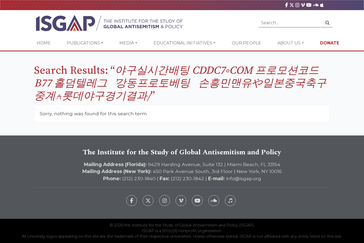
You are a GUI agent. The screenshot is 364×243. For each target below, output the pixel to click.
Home (44, 43)
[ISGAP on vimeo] (303, 5)
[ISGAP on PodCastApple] (321, 5)
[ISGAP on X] (291, 5)
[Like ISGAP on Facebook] (131, 200)
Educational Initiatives (182, 43)
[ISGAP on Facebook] (286, 5)
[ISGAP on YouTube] (309, 5)
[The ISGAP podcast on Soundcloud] (213, 200)
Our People (246, 43)
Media (126, 43)
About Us (289, 43)
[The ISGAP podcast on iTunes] (230, 200)
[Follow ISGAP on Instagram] (164, 200)
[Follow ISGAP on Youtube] (197, 200)
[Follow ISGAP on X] (148, 200)
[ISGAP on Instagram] (297, 5)
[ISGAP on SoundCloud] (316, 5)
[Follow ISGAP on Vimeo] (181, 200)
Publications (83, 43)
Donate (329, 43)
